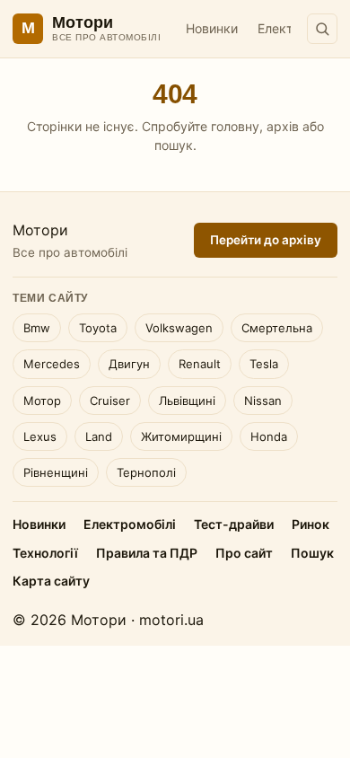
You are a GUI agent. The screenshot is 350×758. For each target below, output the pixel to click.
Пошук (312, 552)
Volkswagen (179, 328)
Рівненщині (55, 472)
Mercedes (51, 364)
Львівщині (187, 400)
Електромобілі (129, 524)
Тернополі (146, 472)
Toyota (98, 328)
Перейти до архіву (265, 240)
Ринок (310, 524)
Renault (200, 364)
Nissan (263, 400)
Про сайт (244, 552)
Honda (268, 436)
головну (235, 126)
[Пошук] (322, 28)
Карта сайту (51, 580)
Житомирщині (181, 436)
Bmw (36, 328)
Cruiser (110, 400)
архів (283, 126)
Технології (45, 552)
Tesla (263, 364)
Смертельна (276, 328)
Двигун (129, 364)
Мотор (42, 400)
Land (98, 436)
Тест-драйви (234, 524)
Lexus (40, 436)
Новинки (212, 28)
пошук (173, 145)
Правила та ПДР (146, 552)
